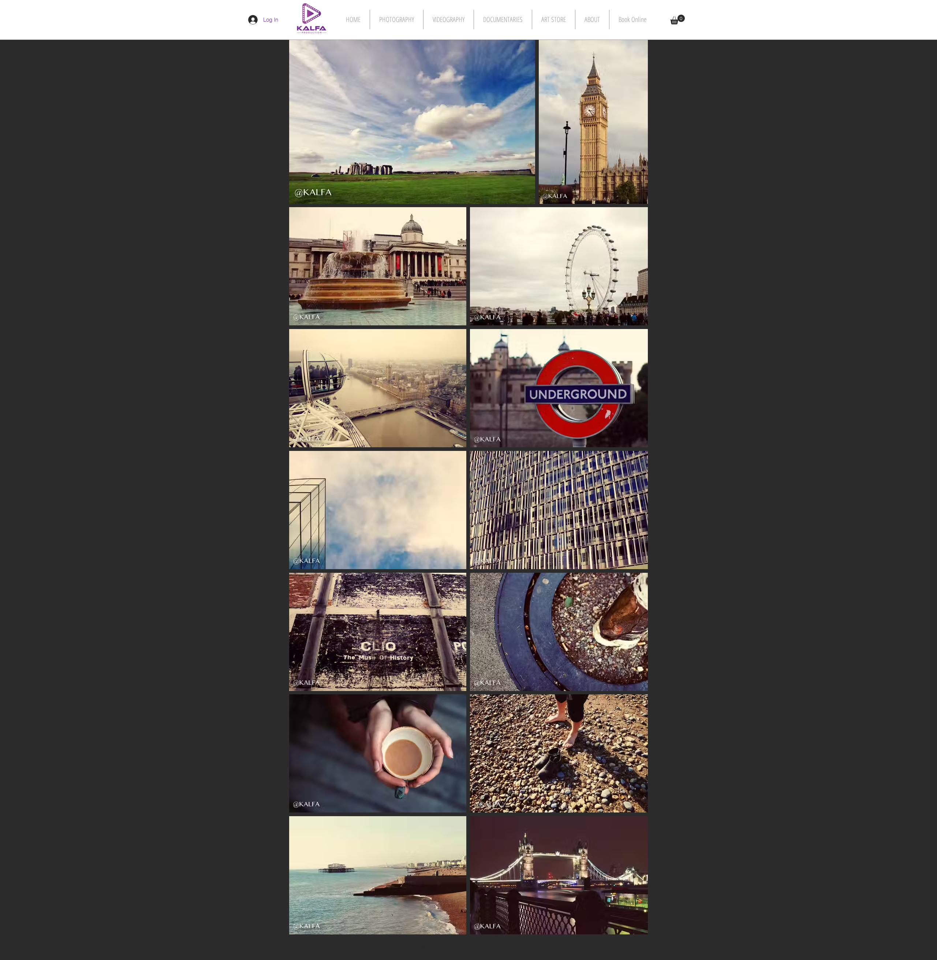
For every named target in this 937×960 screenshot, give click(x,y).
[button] (677, 20)
